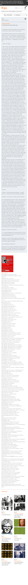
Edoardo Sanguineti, (10, 477)
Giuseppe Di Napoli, (11, 451)
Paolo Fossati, (7, 392)
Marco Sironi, (9, 297)
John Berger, (5, 366)
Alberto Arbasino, (8, 396)
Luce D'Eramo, (6, 378)
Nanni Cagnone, (7, 318)
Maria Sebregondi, (12, 338)
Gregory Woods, (10, 281)
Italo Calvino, (9, 445)
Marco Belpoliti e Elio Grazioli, (11, 344)
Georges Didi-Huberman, (10, 415)
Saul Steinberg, (11, 293)
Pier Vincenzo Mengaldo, (12, 476)
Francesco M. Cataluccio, (8, 397)
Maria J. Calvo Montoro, (12, 465)
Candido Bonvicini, (11, 400)
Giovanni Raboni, (8, 471)
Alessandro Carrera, (11, 340)
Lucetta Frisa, (6, 351)
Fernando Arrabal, (12, 409)
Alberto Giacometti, (12, 370)
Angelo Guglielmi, (13, 439)
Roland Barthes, (8, 419)
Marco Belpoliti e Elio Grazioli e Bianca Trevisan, (12, 435)
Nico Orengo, (6, 303)
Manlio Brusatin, (7, 402)
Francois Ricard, (9, 413)
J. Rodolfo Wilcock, (9, 467)
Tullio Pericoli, (11, 356)
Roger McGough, (6, 403)
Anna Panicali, (9, 355)
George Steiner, (9, 379)
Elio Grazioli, (10, 334)
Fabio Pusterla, (10, 391)
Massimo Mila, (10, 380)
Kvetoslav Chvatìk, (9, 411)
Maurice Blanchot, (6, 354)
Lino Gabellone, (11, 362)
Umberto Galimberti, (10, 382)
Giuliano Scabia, (8, 283)
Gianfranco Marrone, (13, 441)
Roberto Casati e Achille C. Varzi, (11, 463)
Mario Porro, (7, 307)
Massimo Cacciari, (8, 394)
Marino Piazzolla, (10, 399)
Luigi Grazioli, (8, 319)
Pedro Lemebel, (8, 282)
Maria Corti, (10, 473)
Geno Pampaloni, (7, 482)
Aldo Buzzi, (7, 294)
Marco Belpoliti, (9, 274)
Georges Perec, (11, 408)
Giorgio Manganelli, (6, 290)
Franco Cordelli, (9, 289)
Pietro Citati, (10, 472)
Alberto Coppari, (8, 335)
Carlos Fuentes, (10, 412)
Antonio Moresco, (7, 359)
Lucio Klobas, (6, 322)
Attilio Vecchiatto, (9, 432)
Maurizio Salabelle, (6, 330)
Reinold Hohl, (12, 364)
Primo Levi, (10, 375)
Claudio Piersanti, (8, 323)
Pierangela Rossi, (8, 350)
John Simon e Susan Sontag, (10, 279)
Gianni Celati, (12, 301)
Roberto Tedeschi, (6, 395)
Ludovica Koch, (10, 480)
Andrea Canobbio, (8, 295)
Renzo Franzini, (6, 327)
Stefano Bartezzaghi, (10, 427)
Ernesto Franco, (7, 336)
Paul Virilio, (7, 383)
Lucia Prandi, (10, 342)
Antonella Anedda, (6, 372)
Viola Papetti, (9, 481)
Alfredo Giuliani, (10, 452)
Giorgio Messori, (10, 313)
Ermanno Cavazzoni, (9, 417)
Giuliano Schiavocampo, (8, 314)
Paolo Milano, (11, 464)
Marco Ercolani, (8, 309)
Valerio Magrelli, (8, 306)
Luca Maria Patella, (9, 352)
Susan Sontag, (7, 278)
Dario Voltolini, (7, 374)
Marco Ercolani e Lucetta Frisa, (10, 358)
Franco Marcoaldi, (10, 404)
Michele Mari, (7, 287)
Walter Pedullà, (12, 459)
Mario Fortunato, (5, 302)
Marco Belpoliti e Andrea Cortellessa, (12, 429)
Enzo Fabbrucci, (7, 331)
